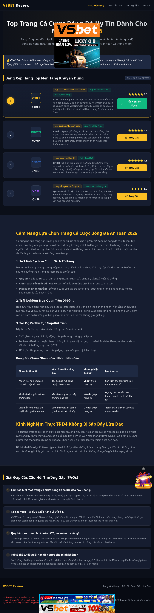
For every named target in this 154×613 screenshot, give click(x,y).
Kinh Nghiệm (132, 5)
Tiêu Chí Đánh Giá (131, 586)
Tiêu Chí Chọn (115, 5)
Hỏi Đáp (147, 5)
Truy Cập (134, 137)
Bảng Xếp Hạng (96, 5)
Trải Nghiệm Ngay (133, 103)
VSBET (16, 5)
